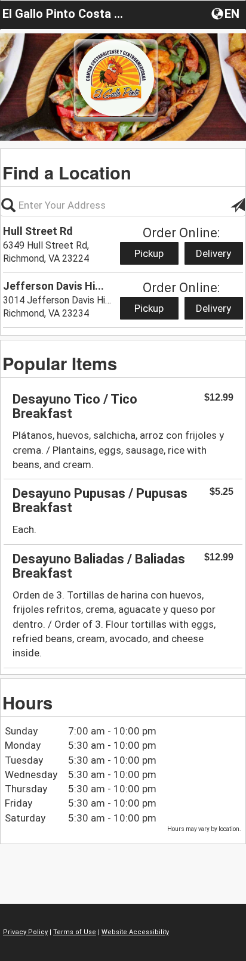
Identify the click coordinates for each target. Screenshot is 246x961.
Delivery (213, 253)
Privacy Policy (25, 932)
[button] (227, 13)
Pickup (149, 253)
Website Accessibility (135, 932)
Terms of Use (74, 932)
